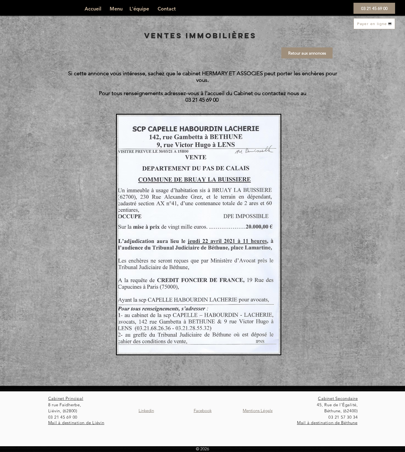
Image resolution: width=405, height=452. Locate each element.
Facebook (203, 410)
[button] (118, 8)
